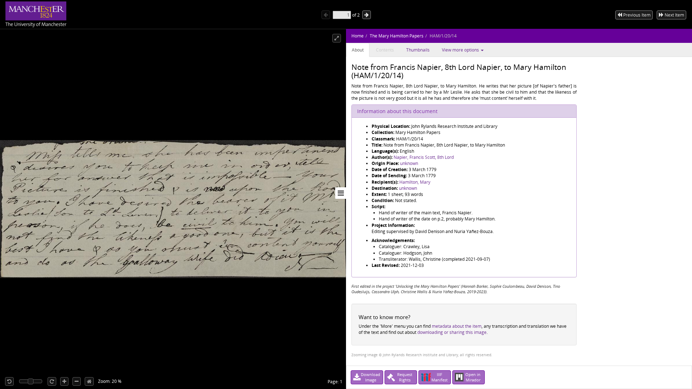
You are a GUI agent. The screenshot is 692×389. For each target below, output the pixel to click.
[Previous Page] (325, 14)
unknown (409, 163)
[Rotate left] (9, 381)
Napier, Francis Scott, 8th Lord (424, 157)
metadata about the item (457, 326)
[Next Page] (366, 14)
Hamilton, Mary (414, 182)
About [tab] (358, 50)
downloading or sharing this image (452, 332)
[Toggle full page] (336, 38)
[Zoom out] (76, 381)
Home (357, 36)
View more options (461, 50)
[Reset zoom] (89, 381)
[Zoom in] (64, 381)
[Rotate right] (52, 381)
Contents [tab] (385, 50)
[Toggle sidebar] (340, 193)
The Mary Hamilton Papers (396, 36)
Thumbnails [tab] (418, 50)
